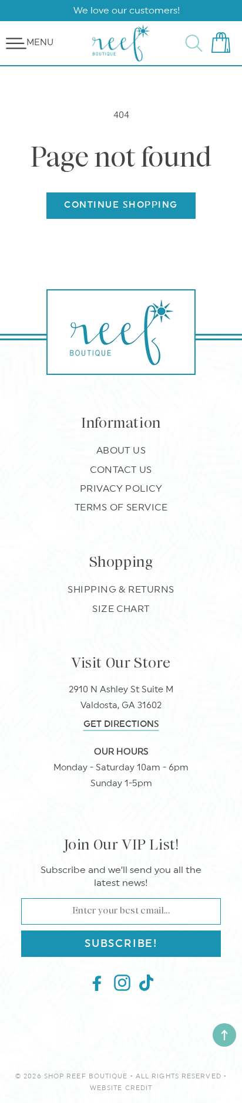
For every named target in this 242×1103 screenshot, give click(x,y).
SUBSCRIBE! (121, 943)
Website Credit (121, 1088)
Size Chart (121, 609)
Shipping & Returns (121, 589)
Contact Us (121, 470)
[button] (16, 43)
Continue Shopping (121, 205)
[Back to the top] (224, 1035)
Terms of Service (121, 507)
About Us (121, 450)
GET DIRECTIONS (121, 724)
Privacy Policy (121, 488)
